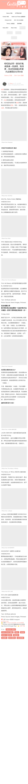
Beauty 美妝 (9, 13)
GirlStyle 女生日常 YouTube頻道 (15, 622)
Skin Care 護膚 (19, 75)
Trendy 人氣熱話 (11, 23)
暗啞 (2, 89)
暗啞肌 (16, 635)
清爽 (2, 108)
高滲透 (4, 638)
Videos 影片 (5, 27)
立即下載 (22, 626)
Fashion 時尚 (6, 16)
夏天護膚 (12, 638)
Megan (11, 83)
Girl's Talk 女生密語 (18, 20)
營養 (12, 105)
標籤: (3, 629)
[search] (25, 5)
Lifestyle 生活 (8, 20)
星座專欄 (19, 23)
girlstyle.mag (4, 621)
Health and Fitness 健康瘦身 (18, 16)
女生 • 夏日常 (6, 635)
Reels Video (14, 27)
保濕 (22, 632)
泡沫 (5, 100)
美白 (16, 632)
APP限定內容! (18, 13)
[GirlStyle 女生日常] (14, 4)
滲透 (17, 102)
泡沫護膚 (20, 638)
